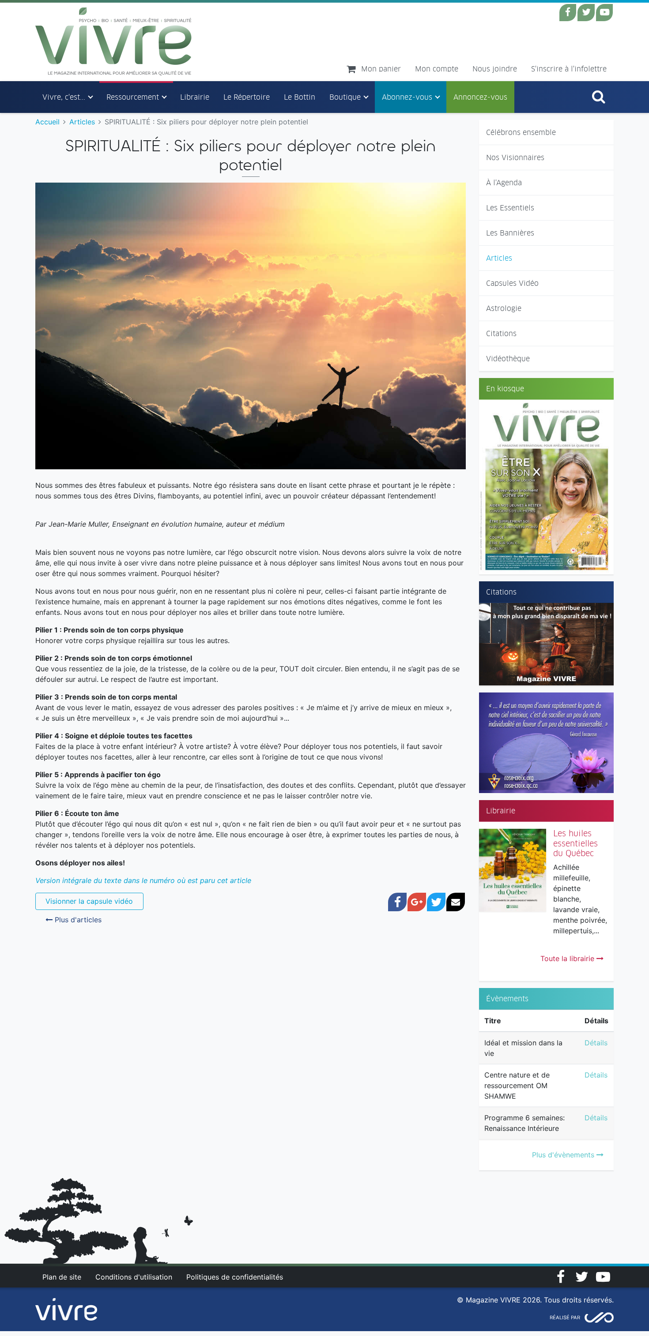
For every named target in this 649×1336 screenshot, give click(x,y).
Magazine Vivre (113, 41)
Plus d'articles (77, 919)
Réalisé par (565, 1317)
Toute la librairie (568, 958)
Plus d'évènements (564, 1154)
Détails (596, 1042)
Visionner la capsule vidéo (89, 901)
